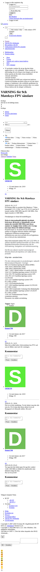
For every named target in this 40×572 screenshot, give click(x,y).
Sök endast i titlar (16, 30)
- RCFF (11, 500)
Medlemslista (9, 52)
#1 (6, 194)
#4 (6, 463)
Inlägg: (11, 188)
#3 (6, 401)
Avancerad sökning (15, 35)
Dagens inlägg (9, 54)
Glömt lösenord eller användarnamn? (21, 18)
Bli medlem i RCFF (11, 45)
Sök (11, 33)
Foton (7, 115)
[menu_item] (20, 551)
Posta (7, 360)
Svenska (11, 507)
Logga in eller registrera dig (14, 2)
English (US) (13, 506)
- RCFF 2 (12, 502)
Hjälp (7, 511)
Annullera (14, 360)
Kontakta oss (9, 513)
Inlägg (7, 112)
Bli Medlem (13, 16)
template (9, 156)
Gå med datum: (14, 186)
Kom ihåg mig (15, 11)
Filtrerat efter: (5, 151)
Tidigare (3, 156)
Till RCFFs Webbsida (12, 43)
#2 (6, 341)
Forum (7, 41)
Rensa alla (4, 153)
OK (3, 537)
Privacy (7, 515)
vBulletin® (10, 526)
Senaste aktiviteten (11, 113)
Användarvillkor (10, 517)
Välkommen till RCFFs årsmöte (15, 47)
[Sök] (6, 38)
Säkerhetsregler (10, 49)
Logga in (12, 13)
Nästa (14, 156)
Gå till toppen (9, 520)
